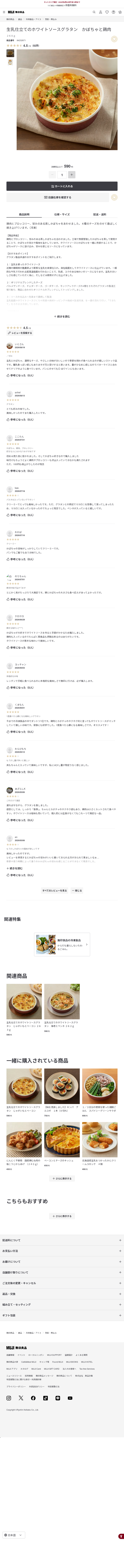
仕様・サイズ (62, 214)
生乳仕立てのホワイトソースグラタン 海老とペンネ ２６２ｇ (61, 1024)
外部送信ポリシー (37, 1386)
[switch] (114, 39)
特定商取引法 (53, 1386)
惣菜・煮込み (51, 19)
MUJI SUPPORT (54, 1354)
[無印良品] (16, 1347)
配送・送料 (99, 214)
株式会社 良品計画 (84, 1375)
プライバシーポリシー (16, 1386)
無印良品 (10, 19)
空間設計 (68, 1354)
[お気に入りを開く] (107, 11)
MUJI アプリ (11, 1368)
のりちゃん (20, 576)
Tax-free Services (87, 1368)
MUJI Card (36, 1368)
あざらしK (20, 788)
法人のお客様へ (69, 1368)
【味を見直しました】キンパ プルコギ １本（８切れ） (61, 1108)
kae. (17, 487)
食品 (20, 19)
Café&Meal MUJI (28, 1361)
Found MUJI (57, 1361)
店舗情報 (10, 1354)
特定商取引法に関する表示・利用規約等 (23, 1379)
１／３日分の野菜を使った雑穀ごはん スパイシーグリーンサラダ (99, 1108)
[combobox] (14, 1535)
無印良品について (64, 1375)
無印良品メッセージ (44, 1375)
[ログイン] (100, 11)
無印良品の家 (12, 1361)
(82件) (36, 45)
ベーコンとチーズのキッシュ (58, 1160)
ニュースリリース (14, 1375)
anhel (18, 392)
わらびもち (20, 748)
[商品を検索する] (94, 11)
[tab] (10, 53)
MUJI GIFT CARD (51, 1368)
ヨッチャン (20, 664)
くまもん (19, 704)
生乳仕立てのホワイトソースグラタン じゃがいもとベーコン (23, 1108)
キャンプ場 (44, 1361)
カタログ (24, 1368)
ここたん (19, 436)
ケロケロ (19, 616)
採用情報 (29, 1375)
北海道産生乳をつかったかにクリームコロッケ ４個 (99, 1162)
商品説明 (24, 214)
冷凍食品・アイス (33, 19)
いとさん (19, 344)
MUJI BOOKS (72, 1361)
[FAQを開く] (113, 11)
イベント (21, 1354)
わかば (18, 532)
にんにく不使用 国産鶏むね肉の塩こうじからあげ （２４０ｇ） (23, 1162)
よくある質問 (81, 1354)
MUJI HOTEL (87, 1361)
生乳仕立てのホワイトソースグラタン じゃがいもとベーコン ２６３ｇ (23, 1026)
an (16, 837)
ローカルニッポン (36, 1354)
